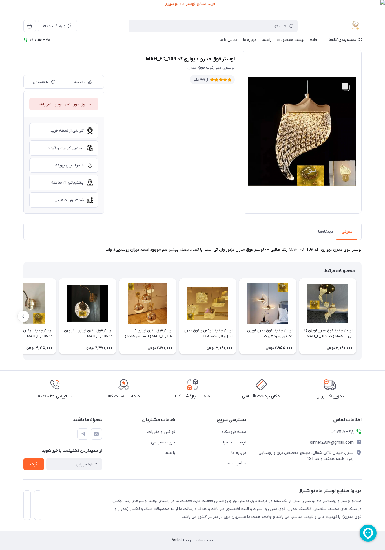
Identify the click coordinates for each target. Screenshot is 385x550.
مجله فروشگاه (233, 432)
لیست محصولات (232, 442)
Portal (176, 540)
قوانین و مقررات (161, 432)
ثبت (33, 464)
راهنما (169, 453)
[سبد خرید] (29, 26)
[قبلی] (361, 316)
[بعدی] (23, 316)
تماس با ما (236, 463)
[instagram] (96, 434)
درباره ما (238, 453)
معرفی (347, 231)
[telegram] (82, 434)
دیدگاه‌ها (325, 231)
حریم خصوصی (163, 442)
